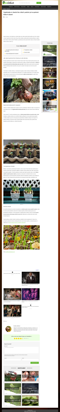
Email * (23, 358)
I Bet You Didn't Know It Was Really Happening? (12, 317)
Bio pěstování (37, 6)
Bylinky (28, 6)
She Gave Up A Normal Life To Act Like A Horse (12, 273)
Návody (32, 6)
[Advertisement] (21, 26)
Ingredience (49, 6)
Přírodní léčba (23, 6)
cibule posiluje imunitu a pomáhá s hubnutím (17, 222)
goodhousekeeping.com (10, 251)
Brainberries (12, 318)
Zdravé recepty (43, 6)
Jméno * (5, 358)
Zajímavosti (11, 6)
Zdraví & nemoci (16, 6)
